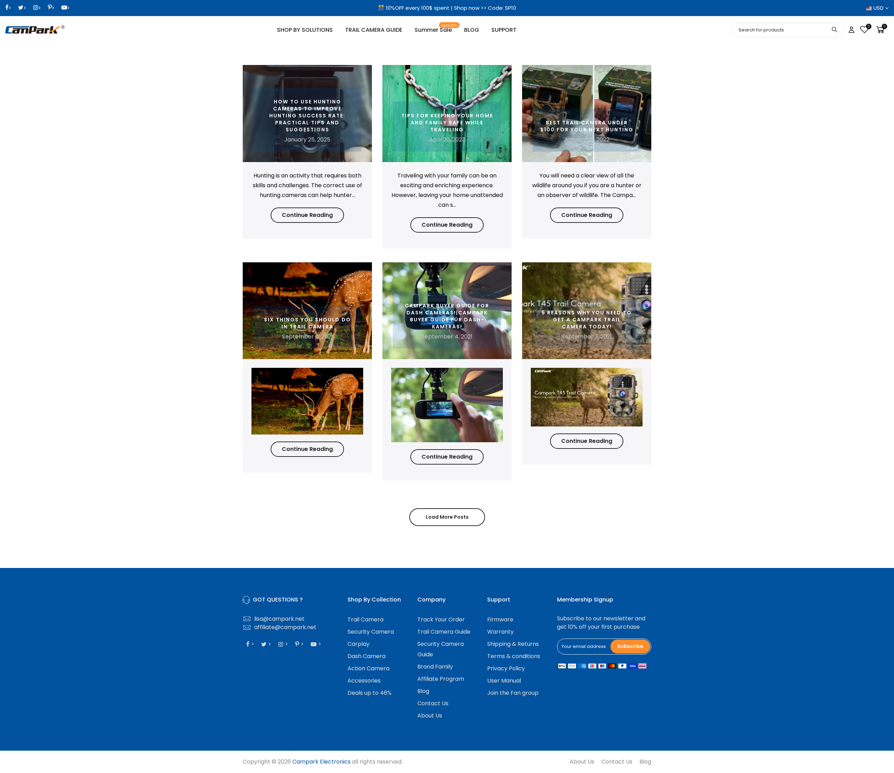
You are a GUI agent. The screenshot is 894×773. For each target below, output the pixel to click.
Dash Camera (366, 656)
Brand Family (435, 667)
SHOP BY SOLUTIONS (305, 30)
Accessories (364, 681)
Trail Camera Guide (443, 632)
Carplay (358, 644)
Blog (423, 691)
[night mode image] (307, 401)
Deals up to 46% (369, 693)
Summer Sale (436, 28)
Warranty (500, 632)
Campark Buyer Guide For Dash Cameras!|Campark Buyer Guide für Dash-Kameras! (447, 316)
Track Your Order (441, 619)
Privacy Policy (506, 668)
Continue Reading (307, 215)
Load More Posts (447, 516)
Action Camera (368, 668)
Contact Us (432, 703)
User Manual (504, 681)
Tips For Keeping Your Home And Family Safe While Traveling (447, 122)
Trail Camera (365, 619)
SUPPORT (503, 30)
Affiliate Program (440, 679)
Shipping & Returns (513, 644)
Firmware (500, 619)
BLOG (471, 30)
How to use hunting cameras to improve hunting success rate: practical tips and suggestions (307, 115)
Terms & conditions (513, 656)
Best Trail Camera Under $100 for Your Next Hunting (586, 126)
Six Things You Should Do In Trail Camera (307, 323)
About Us (429, 716)
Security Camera (370, 632)
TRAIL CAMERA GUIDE (373, 30)
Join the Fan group (512, 693)
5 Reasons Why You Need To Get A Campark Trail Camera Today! (587, 319)
